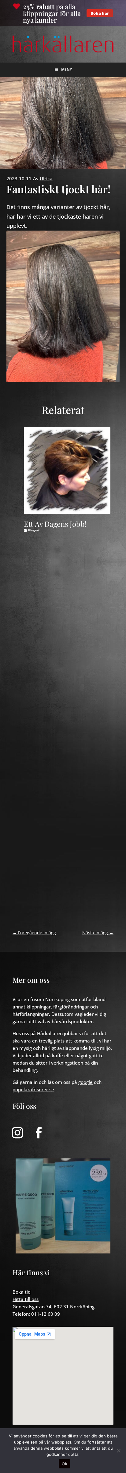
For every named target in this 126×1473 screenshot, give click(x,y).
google (85, 1082)
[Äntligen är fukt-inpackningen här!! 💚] (63, 1205)
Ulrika (46, 178)
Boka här (100, 13)
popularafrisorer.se (33, 1089)
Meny (66, 69)
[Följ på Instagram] (17, 1133)
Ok (64, 1463)
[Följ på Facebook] (39, 1133)
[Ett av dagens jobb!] (67, 470)
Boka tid (22, 1292)
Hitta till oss (26, 1299)
